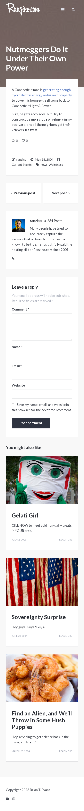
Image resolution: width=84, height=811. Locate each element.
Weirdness (56, 164)
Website (18, 385)
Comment (20, 309)
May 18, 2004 (44, 159)
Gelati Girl (25, 515)
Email (17, 366)
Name (17, 347)
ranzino (21, 159)
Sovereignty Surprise (39, 616)
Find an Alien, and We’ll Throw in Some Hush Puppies (42, 720)
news (44, 164)
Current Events (22, 164)
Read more (65, 539)
